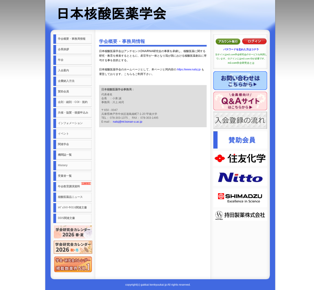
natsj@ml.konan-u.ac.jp (127, 121)
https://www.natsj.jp (189, 69)
